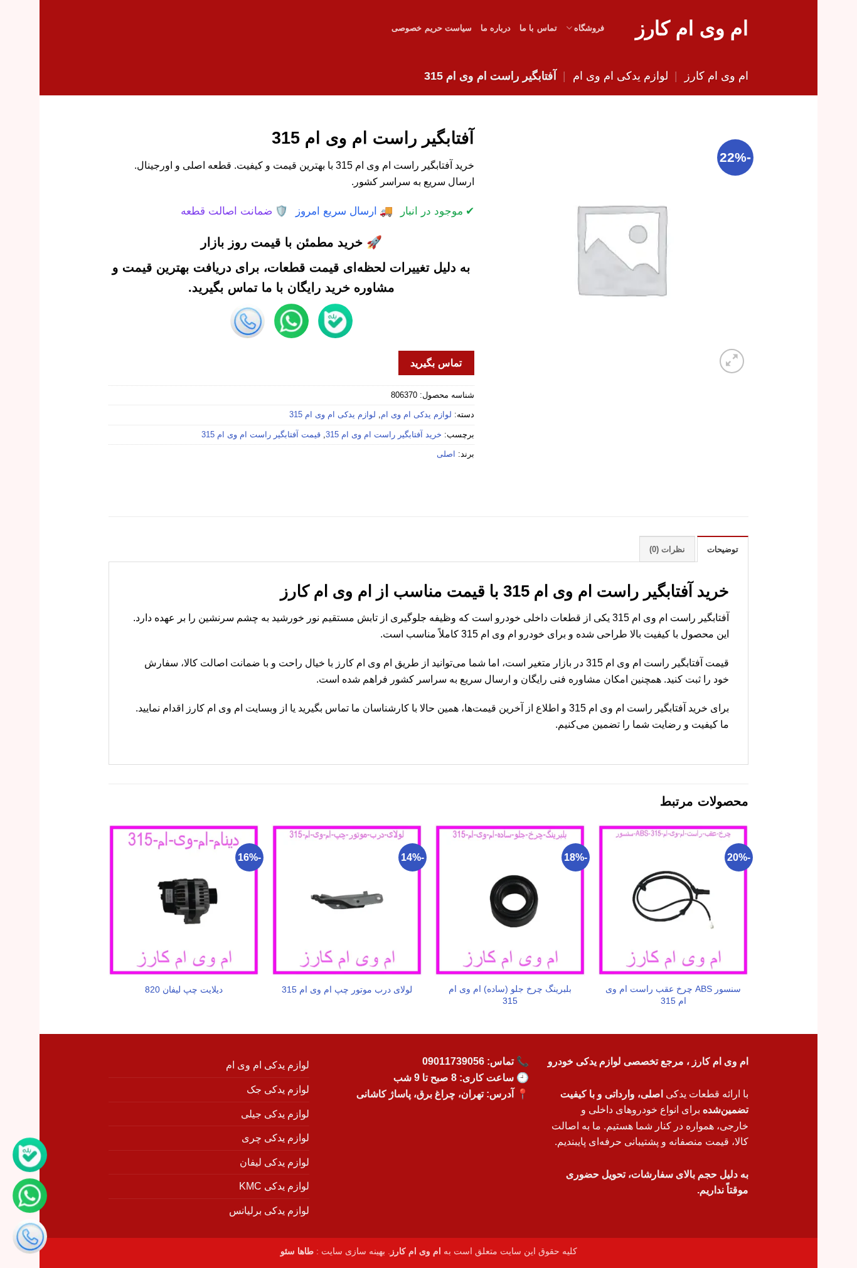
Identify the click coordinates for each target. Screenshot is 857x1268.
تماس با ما (538, 28)
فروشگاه (589, 28)
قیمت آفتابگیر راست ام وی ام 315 (261, 434)
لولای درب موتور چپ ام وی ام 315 (347, 989)
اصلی (446, 454)
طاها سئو (297, 1251)
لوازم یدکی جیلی (275, 1114)
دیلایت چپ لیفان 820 (184, 989)
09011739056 (453, 1061)
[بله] (30, 1156)
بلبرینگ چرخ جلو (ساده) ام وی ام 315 (510, 995)
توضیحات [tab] (722, 549)
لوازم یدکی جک (278, 1089)
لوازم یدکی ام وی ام (620, 75)
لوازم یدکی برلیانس (269, 1210)
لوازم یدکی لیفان (274, 1162)
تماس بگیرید (435, 363)
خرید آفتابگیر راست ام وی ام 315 (384, 434)
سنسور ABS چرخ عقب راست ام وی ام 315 (673, 995)
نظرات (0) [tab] (667, 549)
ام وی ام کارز (692, 28)
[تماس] (30, 1238)
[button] (732, 361)
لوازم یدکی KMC (274, 1186)
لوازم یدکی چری (275, 1137)
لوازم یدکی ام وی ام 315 (332, 414)
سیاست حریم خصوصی (431, 28)
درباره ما (496, 28)
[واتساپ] (30, 1197)
